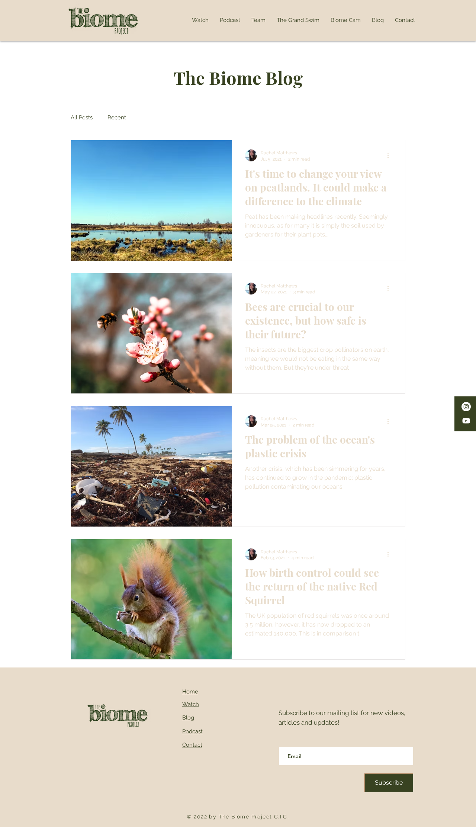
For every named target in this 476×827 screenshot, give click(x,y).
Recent (116, 117)
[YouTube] (466, 420)
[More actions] (390, 155)
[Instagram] (466, 406)
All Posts (82, 117)
